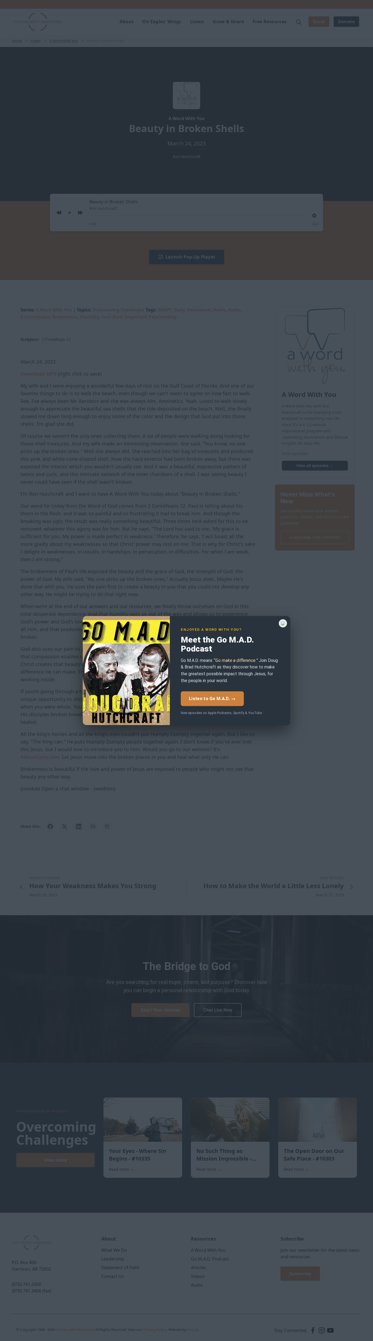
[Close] (283, 623)
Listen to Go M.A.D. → (212, 698)
